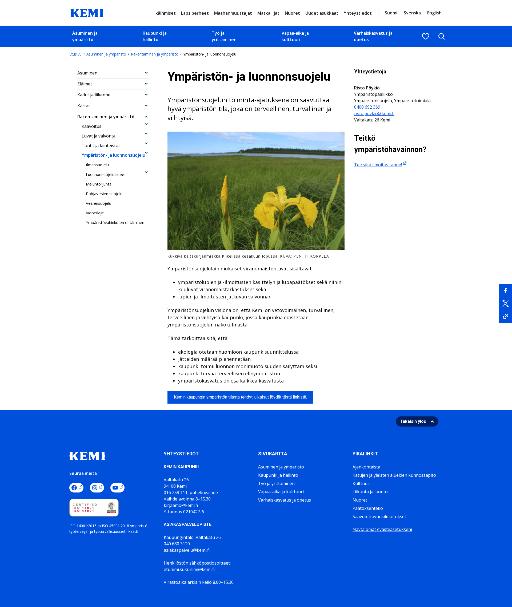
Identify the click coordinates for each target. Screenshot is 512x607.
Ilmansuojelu (97, 164)
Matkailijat (268, 13)
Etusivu (75, 54)
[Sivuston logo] (87, 12)
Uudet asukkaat (321, 13)
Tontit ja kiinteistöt (101, 145)
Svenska (412, 13)
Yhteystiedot (358, 13)
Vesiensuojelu (98, 203)
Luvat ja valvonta (98, 136)
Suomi (391, 13)
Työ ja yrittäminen (224, 36)
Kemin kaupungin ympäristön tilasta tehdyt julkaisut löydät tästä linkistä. (240, 397)
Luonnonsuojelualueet (106, 174)
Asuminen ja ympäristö (85, 36)
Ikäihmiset (165, 13)
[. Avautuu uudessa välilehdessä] (505, 290)
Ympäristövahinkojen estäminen (115, 222)
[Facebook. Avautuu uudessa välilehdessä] (76, 487)
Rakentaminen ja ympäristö (154, 54)
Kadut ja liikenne (93, 95)
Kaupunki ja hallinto (155, 36)
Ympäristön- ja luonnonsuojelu (113, 155)
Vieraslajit (95, 212)
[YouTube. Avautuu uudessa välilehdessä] (117, 487)
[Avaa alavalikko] (146, 72)
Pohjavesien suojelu (104, 193)
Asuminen (87, 73)
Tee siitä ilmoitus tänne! (378, 165)
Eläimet (84, 84)
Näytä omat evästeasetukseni (382, 529)
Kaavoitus (91, 126)
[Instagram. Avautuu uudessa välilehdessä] (97, 487)
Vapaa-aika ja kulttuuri (295, 36)
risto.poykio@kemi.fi (374, 113)
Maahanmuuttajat (233, 13)
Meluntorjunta (98, 184)
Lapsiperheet (195, 13)
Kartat (83, 106)
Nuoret (292, 13)
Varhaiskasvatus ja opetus (373, 36)
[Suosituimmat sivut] (425, 36)
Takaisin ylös (413, 421)
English (434, 13)
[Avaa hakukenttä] (441, 36)
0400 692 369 (367, 107)
